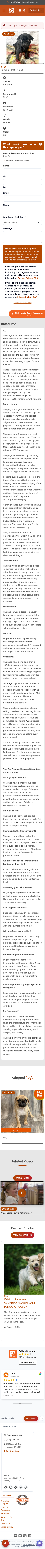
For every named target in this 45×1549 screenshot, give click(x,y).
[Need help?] (5, 1543)
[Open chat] (39, 1543)
